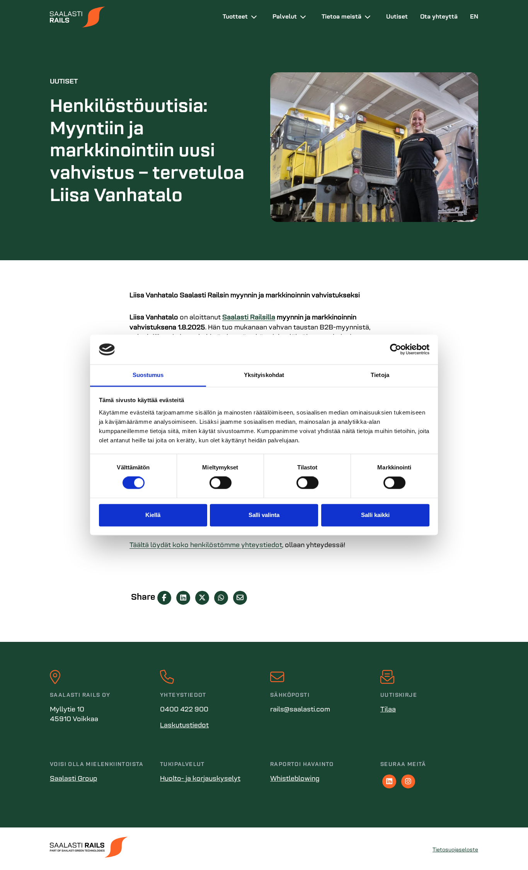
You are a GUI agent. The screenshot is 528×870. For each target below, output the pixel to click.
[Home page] (130, 17)
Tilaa (388, 709)
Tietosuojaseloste (455, 850)
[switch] (220, 483)
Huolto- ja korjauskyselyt (200, 779)
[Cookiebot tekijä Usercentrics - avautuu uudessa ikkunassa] (395, 349)
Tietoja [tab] (380, 375)
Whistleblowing (295, 779)
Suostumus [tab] (148, 375)
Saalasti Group (73, 779)
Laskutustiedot (184, 725)
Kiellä (152, 515)
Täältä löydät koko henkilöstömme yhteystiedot (205, 545)
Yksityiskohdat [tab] (264, 375)
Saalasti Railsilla (248, 317)
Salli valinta (264, 515)
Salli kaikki (375, 515)
